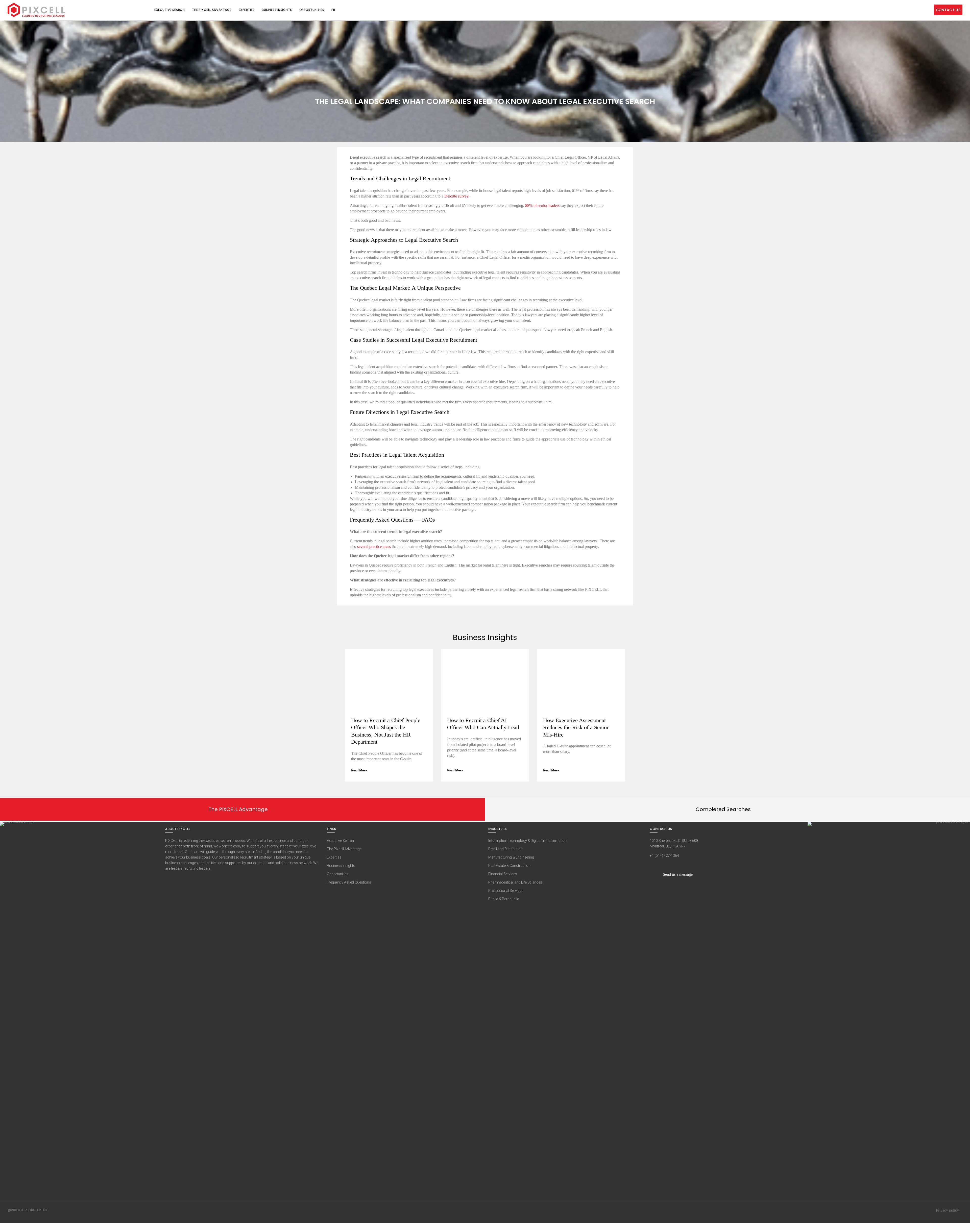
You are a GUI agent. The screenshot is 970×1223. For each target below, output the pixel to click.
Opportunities (311, 10)
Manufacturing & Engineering (511, 857)
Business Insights (277, 10)
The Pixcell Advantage (211, 10)
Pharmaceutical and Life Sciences (515, 882)
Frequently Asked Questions (349, 882)
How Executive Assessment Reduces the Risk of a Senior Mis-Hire (576, 727)
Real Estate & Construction (509, 866)
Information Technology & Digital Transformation (527, 841)
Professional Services (505, 891)
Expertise (247, 10)
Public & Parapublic (503, 899)
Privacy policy (947, 1210)
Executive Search (169, 10)
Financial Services (502, 874)
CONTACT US (948, 9)
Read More (359, 770)
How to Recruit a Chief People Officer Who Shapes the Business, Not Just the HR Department (385, 731)
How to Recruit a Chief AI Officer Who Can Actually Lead (483, 724)
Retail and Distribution (505, 849)
